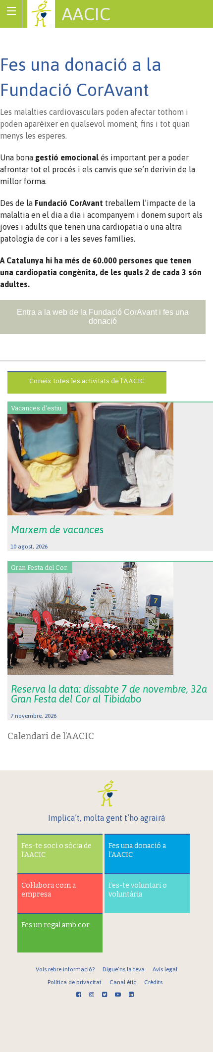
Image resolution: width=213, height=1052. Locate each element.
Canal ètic (122, 982)
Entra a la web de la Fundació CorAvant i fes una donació (103, 316)
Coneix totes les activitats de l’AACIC (87, 381)
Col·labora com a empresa (48, 890)
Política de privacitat (75, 982)
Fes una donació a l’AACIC (137, 850)
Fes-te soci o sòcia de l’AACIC (56, 850)
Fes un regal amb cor (55, 925)
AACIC (86, 13)
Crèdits (153, 982)
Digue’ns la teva (124, 969)
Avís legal (165, 969)
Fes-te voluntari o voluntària (137, 890)
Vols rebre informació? (65, 969)
